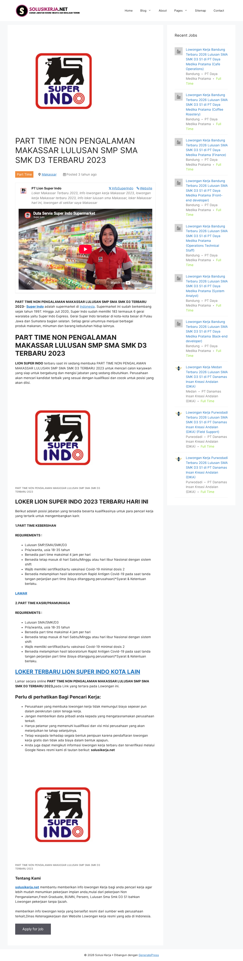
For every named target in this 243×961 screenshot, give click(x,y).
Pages (178, 10)
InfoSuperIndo (122, 188)
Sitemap (200, 10)
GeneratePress (149, 955)
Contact (219, 10)
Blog (143, 10)
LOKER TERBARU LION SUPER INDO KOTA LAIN (77, 671)
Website (146, 188)
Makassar (49, 174)
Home (129, 10)
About (163, 10)
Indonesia (87, 306)
